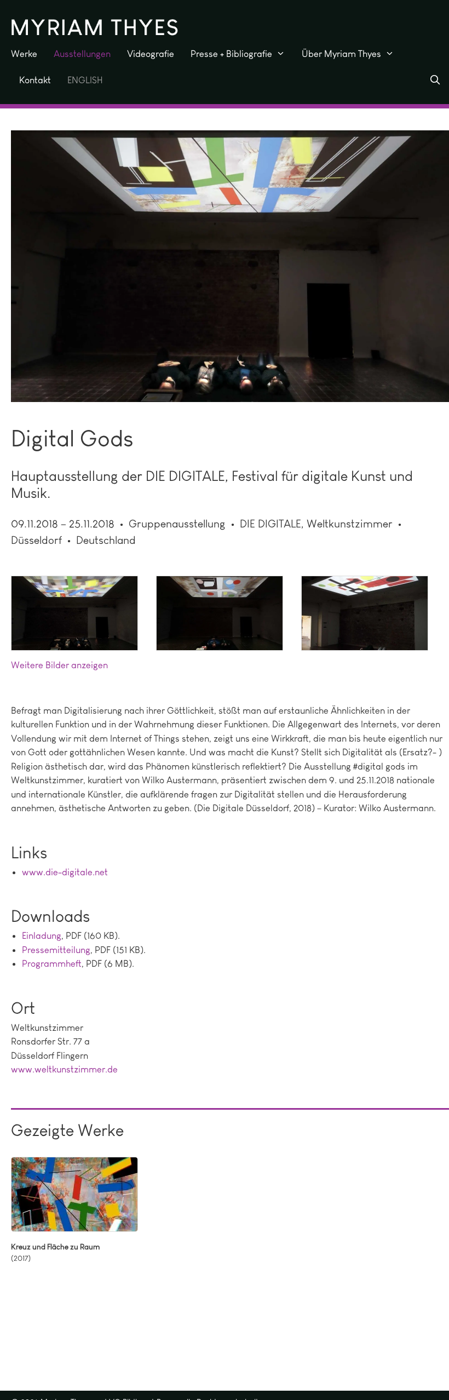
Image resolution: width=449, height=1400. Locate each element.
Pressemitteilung (56, 949)
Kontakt (35, 79)
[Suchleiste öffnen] (435, 80)
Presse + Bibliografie (231, 53)
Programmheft (52, 963)
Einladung (41, 935)
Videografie (150, 53)
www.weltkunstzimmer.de (64, 1069)
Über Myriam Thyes (341, 53)
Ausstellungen (82, 53)
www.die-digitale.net (65, 872)
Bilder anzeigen (76, 664)
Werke (24, 53)
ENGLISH (85, 79)
